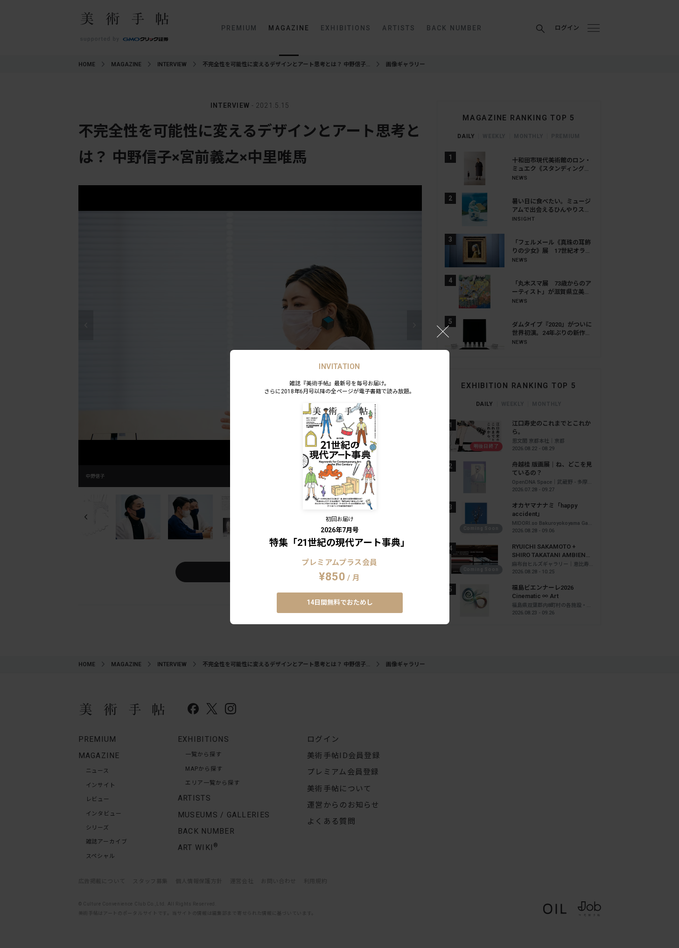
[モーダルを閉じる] (442, 331)
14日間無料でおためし (340, 602)
